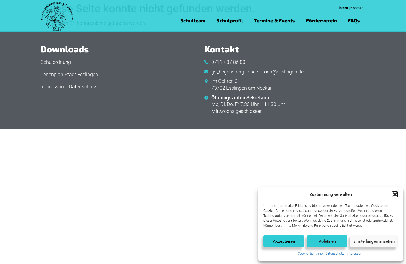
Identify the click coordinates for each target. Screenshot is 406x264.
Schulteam (192, 20)
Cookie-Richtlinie (310, 253)
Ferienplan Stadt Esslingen (69, 74)
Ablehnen (327, 241)
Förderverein (321, 20)
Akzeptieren (284, 241)
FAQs (354, 20)
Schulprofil (230, 20)
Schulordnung (56, 62)
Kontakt (356, 8)
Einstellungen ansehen (374, 241)
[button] (395, 194)
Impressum (355, 253)
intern (343, 8)
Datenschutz (334, 253)
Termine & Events (274, 20)
